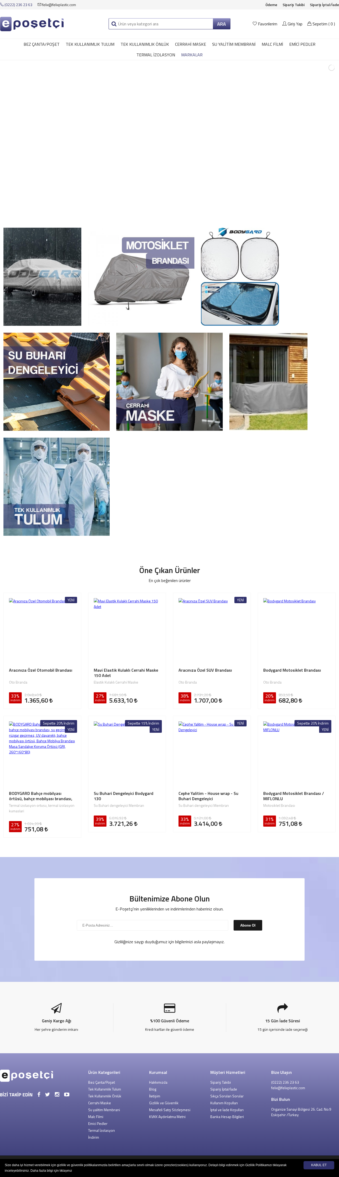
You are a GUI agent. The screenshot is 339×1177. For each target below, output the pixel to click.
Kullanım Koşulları (224, 1103)
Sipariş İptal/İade (324, 4)
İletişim (154, 1096)
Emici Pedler (302, 44)
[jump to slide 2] (134, 212)
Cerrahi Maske (190, 44)
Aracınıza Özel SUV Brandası (205, 670)
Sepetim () (323, 24)
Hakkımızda (158, 1082)
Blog (152, 1089)
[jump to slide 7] (163, 212)
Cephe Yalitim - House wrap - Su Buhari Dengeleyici (208, 796)
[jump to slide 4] (146, 212)
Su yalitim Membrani (234, 44)
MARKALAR (192, 55)
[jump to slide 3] (140, 212)
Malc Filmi (272, 44)
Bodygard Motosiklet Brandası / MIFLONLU (293, 796)
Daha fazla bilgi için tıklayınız (51, 1171)
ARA (221, 24)
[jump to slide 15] (210, 212)
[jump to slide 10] (181, 212)
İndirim (93, 1137)
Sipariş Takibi (294, 4)
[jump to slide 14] (204, 212)
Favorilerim (267, 24)
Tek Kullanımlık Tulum (90, 44)
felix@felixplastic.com (58, 4)
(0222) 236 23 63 (18, 4)
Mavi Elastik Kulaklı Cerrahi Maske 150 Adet (126, 672)
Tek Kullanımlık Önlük (145, 44)
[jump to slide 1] (128, 212)
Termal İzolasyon (155, 55)
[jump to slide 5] (152, 212)
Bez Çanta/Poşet (42, 44)
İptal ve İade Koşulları (227, 1109)
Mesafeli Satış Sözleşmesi (169, 1109)
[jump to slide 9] (175, 212)
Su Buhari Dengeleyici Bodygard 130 (123, 796)
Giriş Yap (294, 24)
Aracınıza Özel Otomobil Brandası (40, 670)
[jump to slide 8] (169, 212)
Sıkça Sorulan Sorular (227, 1096)
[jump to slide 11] (187, 212)
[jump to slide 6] (157, 212)
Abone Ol (248, 925)
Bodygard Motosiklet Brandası (292, 670)
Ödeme (271, 4)
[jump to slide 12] (192, 212)
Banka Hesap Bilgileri (227, 1116)
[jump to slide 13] (198, 212)
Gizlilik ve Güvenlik (164, 1103)
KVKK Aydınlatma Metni (167, 1116)
